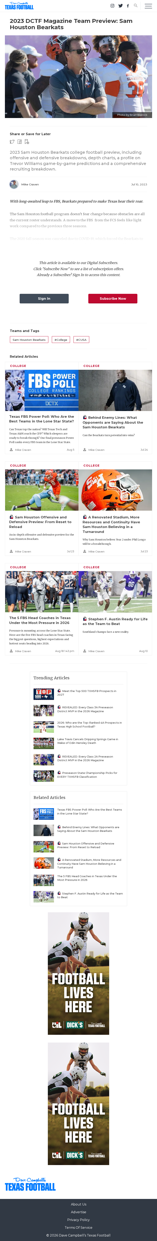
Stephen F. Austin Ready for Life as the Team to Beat (90, 895)
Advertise (78, 1212)
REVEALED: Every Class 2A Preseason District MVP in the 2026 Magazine (85, 758)
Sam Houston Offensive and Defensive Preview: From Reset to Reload (40, 522)
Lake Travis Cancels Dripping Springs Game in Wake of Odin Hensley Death (87, 741)
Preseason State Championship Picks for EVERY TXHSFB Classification (87, 774)
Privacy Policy (78, 1220)
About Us (78, 1204)
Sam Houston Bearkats (29, 339)
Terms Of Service (78, 1228)
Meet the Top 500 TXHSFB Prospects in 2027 (86, 693)
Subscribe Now (113, 299)
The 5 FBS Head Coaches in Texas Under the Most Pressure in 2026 (87, 878)
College (18, 366)
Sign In (44, 299)
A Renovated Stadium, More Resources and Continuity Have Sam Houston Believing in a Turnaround (89, 863)
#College (61, 339)
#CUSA (81, 339)
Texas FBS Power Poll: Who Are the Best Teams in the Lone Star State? (89, 811)
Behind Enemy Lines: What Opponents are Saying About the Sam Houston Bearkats (113, 422)
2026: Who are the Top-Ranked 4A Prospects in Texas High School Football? (89, 724)
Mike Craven (30, 184)
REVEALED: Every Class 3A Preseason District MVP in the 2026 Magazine (85, 709)
